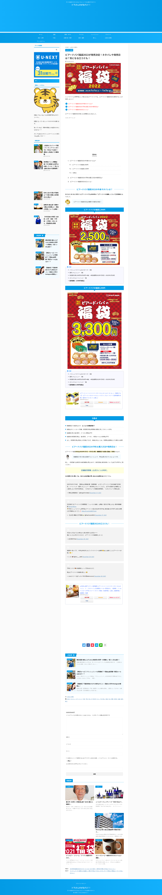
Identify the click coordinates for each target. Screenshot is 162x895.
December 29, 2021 (83, 539)
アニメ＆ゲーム (41, 41)
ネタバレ (72, 699)
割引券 (94, 699)
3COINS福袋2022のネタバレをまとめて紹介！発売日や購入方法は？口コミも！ (93, 869)
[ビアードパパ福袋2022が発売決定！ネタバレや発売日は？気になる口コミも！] (96, 645)
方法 (109, 699)
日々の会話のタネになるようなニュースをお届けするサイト (81, 890)
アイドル (81, 34)
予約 (87, 699)
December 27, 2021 (101, 515)
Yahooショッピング (114, 402)
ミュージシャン (95, 34)
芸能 (54, 34)
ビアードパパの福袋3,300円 (80, 169)
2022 (68, 699)
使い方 (90, 699)
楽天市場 (87, 402)
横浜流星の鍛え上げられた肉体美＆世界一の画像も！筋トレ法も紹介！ (98, 660)
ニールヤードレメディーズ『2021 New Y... (109, 802)
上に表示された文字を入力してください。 (77, 763)
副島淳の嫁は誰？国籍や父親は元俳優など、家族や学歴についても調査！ (51, 207)
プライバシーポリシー (81, 883)
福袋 (119, 699)
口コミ (98, 699)
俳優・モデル (67, 34)
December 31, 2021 (95, 493)
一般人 (54, 38)
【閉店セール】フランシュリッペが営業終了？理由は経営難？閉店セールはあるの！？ (51, 257)
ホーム (40, 34)
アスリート (108, 34)
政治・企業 (40, 38)
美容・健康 (81, 38)
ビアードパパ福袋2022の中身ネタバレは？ (83, 161)
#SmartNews (72, 506)
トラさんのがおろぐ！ (81, 5)
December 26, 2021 (88, 557)
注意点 (74, 173)
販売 (122, 699)
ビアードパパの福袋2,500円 (80, 164)
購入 (66, 701)
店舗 (106, 699)
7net (87, 405)
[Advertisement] (81, 20)
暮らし (94, 38)
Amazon (100, 402)
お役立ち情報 (108, 38)
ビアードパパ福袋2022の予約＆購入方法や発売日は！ (86, 177)
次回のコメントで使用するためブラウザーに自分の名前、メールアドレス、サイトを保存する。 (93, 758)
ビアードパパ (79, 699)
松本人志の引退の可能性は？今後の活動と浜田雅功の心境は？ (51, 195)
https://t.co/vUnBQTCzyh (89, 511)
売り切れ (102, 699)
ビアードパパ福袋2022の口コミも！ (81, 181)
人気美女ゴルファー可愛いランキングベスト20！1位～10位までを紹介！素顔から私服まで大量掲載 (51, 150)
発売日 (115, 699)
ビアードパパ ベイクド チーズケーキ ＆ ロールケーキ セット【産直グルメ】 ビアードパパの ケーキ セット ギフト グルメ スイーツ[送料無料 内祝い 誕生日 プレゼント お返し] (100, 395)
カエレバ (86, 399)
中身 (84, 699)
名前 (68, 737)
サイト (68, 751)
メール (68, 744)
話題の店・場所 (68, 38)
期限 (112, 699)
